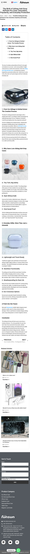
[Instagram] (17, 542)
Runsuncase (9, 307)
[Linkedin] (3, 542)
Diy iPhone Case (6, 494)
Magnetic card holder (7, 508)
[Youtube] (10, 542)
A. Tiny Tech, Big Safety (15, 51)
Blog (10, 15)
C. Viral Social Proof (14, 57)
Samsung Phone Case (7, 503)
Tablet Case (5, 505)
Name (3, 461)
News (6, 15)
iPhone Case (5, 499)
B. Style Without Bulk (14, 54)
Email (3, 466)
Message (4, 471)
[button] (3, 29)
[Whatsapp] (18, 550)
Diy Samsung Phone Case (8, 497)
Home (1, 15)
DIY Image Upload (6, 477)
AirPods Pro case (22, 126)
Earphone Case (5, 501)
